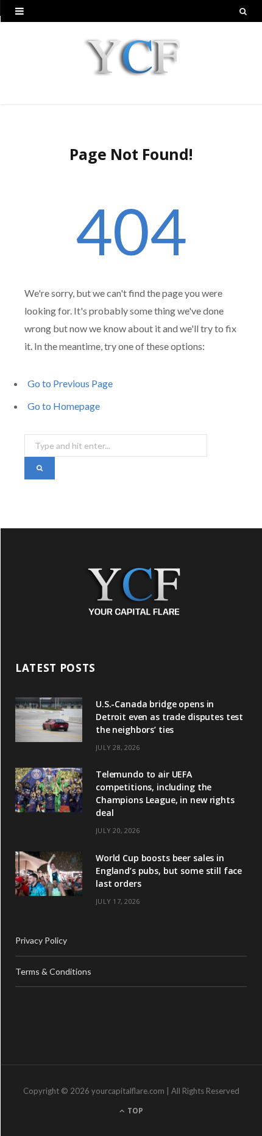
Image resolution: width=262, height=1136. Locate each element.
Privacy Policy (41, 940)
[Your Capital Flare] (131, 63)
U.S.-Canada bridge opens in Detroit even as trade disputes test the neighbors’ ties (169, 716)
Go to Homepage (63, 406)
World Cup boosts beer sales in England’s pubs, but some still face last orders (169, 870)
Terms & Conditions (53, 971)
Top (134, 1110)
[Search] (243, 10)
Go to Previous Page (70, 383)
